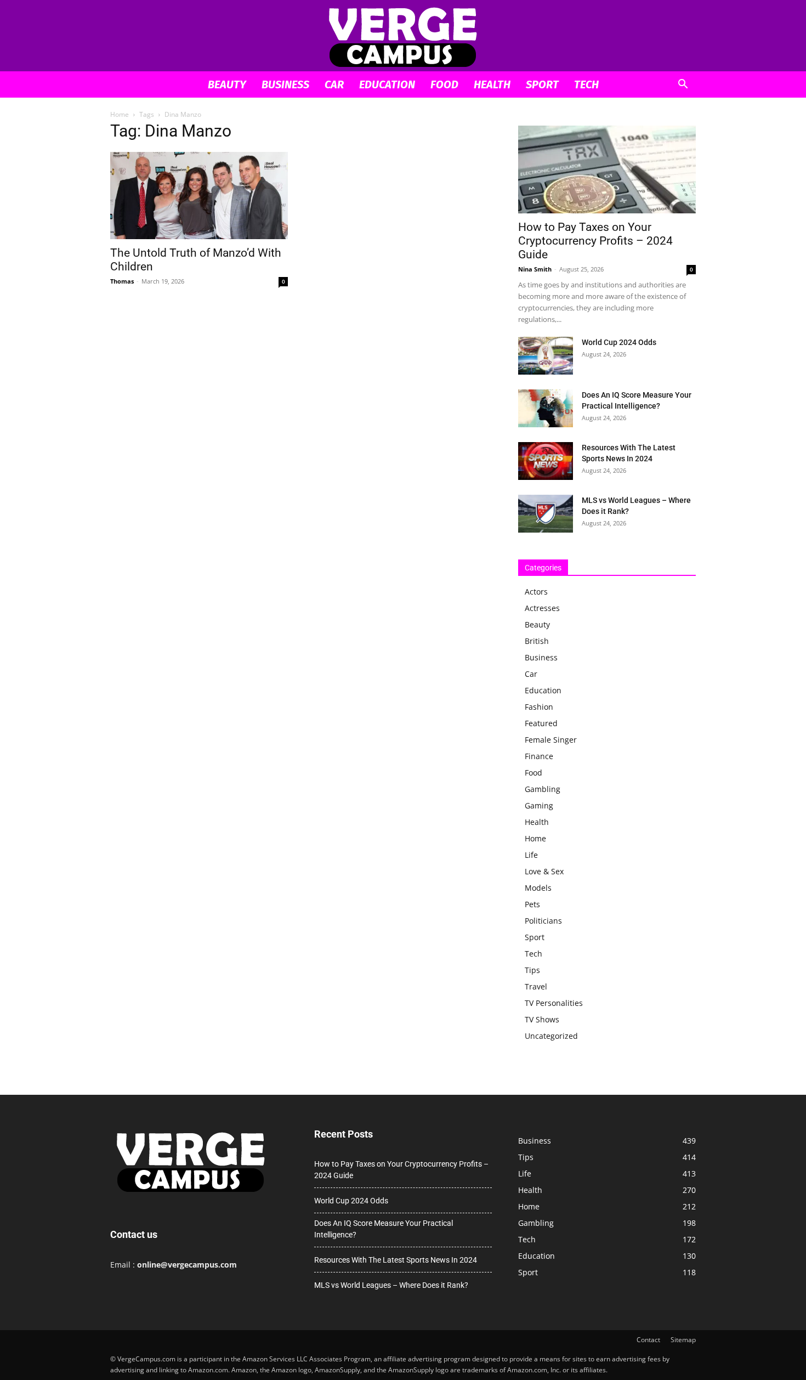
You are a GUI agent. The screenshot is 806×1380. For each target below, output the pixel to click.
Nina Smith (535, 269)
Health (492, 84)
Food (444, 84)
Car (334, 84)
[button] (682, 85)
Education (387, 84)
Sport (542, 84)
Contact (648, 1339)
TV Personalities (554, 1003)
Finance (539, 756)
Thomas (122, 281)
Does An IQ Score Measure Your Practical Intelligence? (383, 1229)
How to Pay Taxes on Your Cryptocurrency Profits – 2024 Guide (595, 240)
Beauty (227, 84)
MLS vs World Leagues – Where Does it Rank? (391, 1285)
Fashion (539, 707)
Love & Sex (544, 871)
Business (285, 84)
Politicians (543, 920)
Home (119, 114)
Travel (536, 986)
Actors (536, 591)
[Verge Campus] (403, 36)
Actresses (542, 608)
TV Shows (542, 1019)
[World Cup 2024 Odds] (545, 356)
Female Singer (551, 739)
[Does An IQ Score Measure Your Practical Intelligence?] (545, 408)
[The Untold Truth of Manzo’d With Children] (199, 195)
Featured (541, 723)
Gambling (542, 789)
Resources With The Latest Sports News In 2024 (395, 1259)
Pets (532, 904)
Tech (586, 84)
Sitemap (683, 1339)
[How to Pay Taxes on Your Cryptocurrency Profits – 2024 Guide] (607, 169)
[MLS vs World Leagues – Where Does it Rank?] (545, 514)
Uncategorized (551, 1036)
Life (531, 855)
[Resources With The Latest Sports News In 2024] (545, 461)
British (537, 641)
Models (538, 888)
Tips (532, 970)
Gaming (539, 805)
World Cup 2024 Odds (619, 342)
